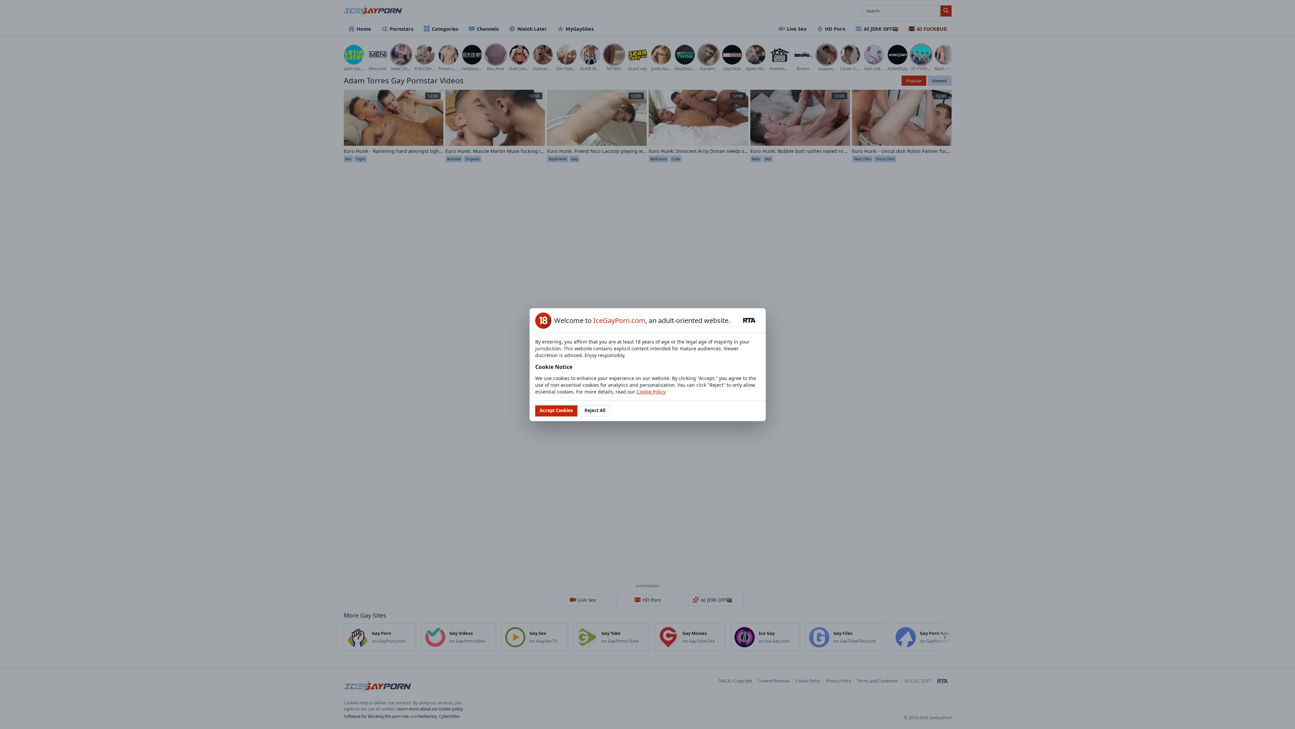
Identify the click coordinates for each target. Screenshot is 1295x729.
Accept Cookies (556, 410)
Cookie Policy (651, 391)
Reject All (595, 410)
